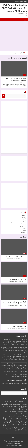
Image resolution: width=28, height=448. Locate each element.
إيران (8, 401)
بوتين (14, 413)
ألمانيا (15, 401)
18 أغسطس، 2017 (21, 82)
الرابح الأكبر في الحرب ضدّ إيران (17, 279)
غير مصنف (23, 232)
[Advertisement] (14, 36)
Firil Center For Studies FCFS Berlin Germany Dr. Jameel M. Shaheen (14, 8)
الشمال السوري (9, 409)
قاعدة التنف (25, 427)
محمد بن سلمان (7, 427)
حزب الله (18, 418)
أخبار (25, 221)
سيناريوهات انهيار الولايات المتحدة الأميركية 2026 (15, 344)
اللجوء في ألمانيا (8, 411)
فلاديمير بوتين (8, 424)
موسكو (22, 430)
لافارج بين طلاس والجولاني (18, 326)
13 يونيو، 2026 (22, 305)
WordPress (19, 445)
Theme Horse (17, 443)
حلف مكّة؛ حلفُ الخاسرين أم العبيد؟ (16, 257)
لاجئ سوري (15, 427)
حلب (14, 418)
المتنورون (25, 413)
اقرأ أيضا (23, 237)
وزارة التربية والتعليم (17, 430)
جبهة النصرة (23, 416)
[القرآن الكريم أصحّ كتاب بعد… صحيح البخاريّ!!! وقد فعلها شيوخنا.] (14, 68)
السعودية (16, 409)
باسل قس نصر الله (19, 413)
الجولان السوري (16, 404)
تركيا (10, 413)
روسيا (24, 424)
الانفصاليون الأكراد (24, 404)
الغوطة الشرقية (14, 411)
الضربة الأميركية (21, 411)
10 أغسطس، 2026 (21, 258)
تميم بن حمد (6, 413)
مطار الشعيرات (8, 429)
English (24, 217)
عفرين (16, 424)
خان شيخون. (10, 418)
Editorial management (11, 258)
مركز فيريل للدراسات (18, 429)
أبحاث (24, 74)
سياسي (24, 230)
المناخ (24, 224)
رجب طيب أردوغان (12, 421)
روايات (24, 228)
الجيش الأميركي (10, 404)
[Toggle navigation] (25, 19)
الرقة (22, 409)
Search (3, 96)
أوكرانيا (11, 401)
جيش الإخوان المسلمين (14, 416)
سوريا (19, 424)
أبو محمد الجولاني (22, 401)
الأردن (5, 401)
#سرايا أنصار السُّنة (15, 376)
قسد (21, 427)
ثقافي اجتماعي (22, 226)
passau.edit (14, 82)
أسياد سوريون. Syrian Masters (18, 222)
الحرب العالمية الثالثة (14, 406)
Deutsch (24, 215)
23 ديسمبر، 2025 (22, 328)
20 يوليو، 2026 (22, 281)
